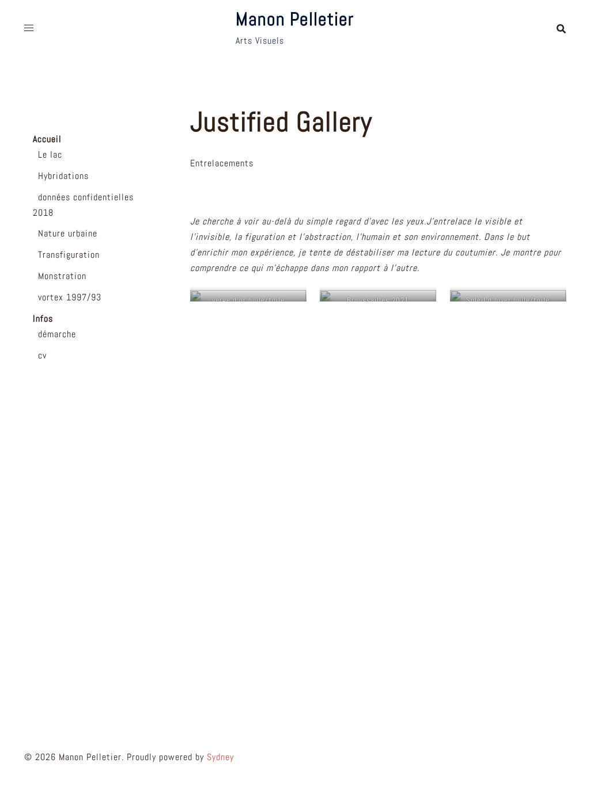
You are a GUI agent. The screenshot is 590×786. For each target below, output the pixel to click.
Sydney (220, 757)
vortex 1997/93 (69, 297)
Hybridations (63, 176)
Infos (43, 318)
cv (42, 355)
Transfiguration (69, 255)
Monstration (62, 276)
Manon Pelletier (295, 18)
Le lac (50, 154)
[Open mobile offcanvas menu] (28, 28)
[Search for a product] (561, 28)
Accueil (47, 139)
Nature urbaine (67, 233)
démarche (57, 334)
